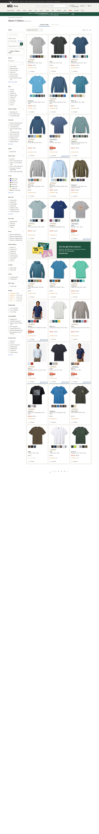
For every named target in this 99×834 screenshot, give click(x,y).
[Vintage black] (72, 406)
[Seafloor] (32, 321)
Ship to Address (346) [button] (13, 51)
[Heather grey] (72, 220)
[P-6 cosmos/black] (39, 96)
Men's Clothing (11, 17)
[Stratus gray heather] (78, 96)
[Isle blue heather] (63, 56)
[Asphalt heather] (85, 56)
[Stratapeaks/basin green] (72, 180)
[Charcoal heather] (52, 56)
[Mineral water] (72, 96)
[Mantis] (75, 446)
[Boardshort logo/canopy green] (45, 96)
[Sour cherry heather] (66, 56)
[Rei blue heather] (64, 96)
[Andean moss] (29, 446)
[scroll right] (46, 56)
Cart (91, 5)
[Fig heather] (42, 220)
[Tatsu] (86, 446)
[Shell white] (83, 96)
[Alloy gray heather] (31, 56)
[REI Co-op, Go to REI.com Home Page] (10, 6)
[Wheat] (56, 363)
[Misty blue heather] (31, 220)
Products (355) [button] (44, 24)
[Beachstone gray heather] (79, 56)
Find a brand (11, 60)
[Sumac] (35, 321)
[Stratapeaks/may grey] (80, 180)
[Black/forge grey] (72, 281)
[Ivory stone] (45, 56)
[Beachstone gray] (51, 321)
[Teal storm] (88, 56)
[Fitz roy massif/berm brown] (66, 406)
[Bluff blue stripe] (53, 136)
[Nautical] (51, 363)
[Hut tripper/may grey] (88, 136)
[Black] (36, 56)
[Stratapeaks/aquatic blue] (78, 180)
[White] (39, 220)
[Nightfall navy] (29, 321)
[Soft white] (75, 220)
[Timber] (61, 446)
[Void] (80, 446)
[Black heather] (32, 136)
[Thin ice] (59, 220)
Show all (10, 144)
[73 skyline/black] (74, 136)
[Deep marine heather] (35, 136)
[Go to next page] (67, 471)
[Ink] (55, 446)
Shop (16, 6)
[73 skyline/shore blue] (31, 96)
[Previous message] (26, 14)
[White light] (32, 406)
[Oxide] (37, 136)
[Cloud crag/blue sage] (77, 136)
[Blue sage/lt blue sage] (75, 281)
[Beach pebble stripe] (59, 136)
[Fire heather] (85, 321)
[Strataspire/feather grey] (82, 136)
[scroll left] (28, 56)
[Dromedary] (75, 363)
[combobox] (52, 5)
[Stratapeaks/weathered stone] (75, 180)
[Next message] (71, 14)
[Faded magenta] (51, 220)
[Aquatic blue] (53, 281)
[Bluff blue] (51, 136)
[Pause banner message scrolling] (73, 14)
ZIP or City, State (12, 41)
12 (65, 471)
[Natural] (75, 406)
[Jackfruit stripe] (56, 136)
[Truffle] (58, 446)
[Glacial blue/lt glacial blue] (80, 281)
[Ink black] (51, 281)
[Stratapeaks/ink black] (83, 180)
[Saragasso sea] (34, 56)
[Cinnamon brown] (56, 281)
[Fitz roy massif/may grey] (61, 406)
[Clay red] (75, 96)
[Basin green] (59, 281)
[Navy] (35, 446)
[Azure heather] (34, 220)
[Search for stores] (21, 44)
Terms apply (70, 251)
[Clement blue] (56, 220)
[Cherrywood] (39, 56)
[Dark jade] (72, 446)
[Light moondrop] (35, 406)
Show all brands (12, 82)
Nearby (21, 41)
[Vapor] (29, 363)
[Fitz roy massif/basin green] (55, 406)
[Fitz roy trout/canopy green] (79, 136)
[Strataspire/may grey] (42, 96)
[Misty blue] (66, 446)
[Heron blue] (77, 56)
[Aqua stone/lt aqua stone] (83, 281)
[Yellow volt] (59, 321)
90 (90, 30)
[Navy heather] (58, 56)
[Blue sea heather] (61, 56)
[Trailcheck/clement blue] (36, 96)
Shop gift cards (63, 253)
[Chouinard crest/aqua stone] (34, 96)
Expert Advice (55, 24)
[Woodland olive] (42, 56)
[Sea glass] (78, 220)
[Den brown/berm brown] (78, 281)
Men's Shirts (19, 17)
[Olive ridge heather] (80, 96)
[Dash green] (66, 180)
